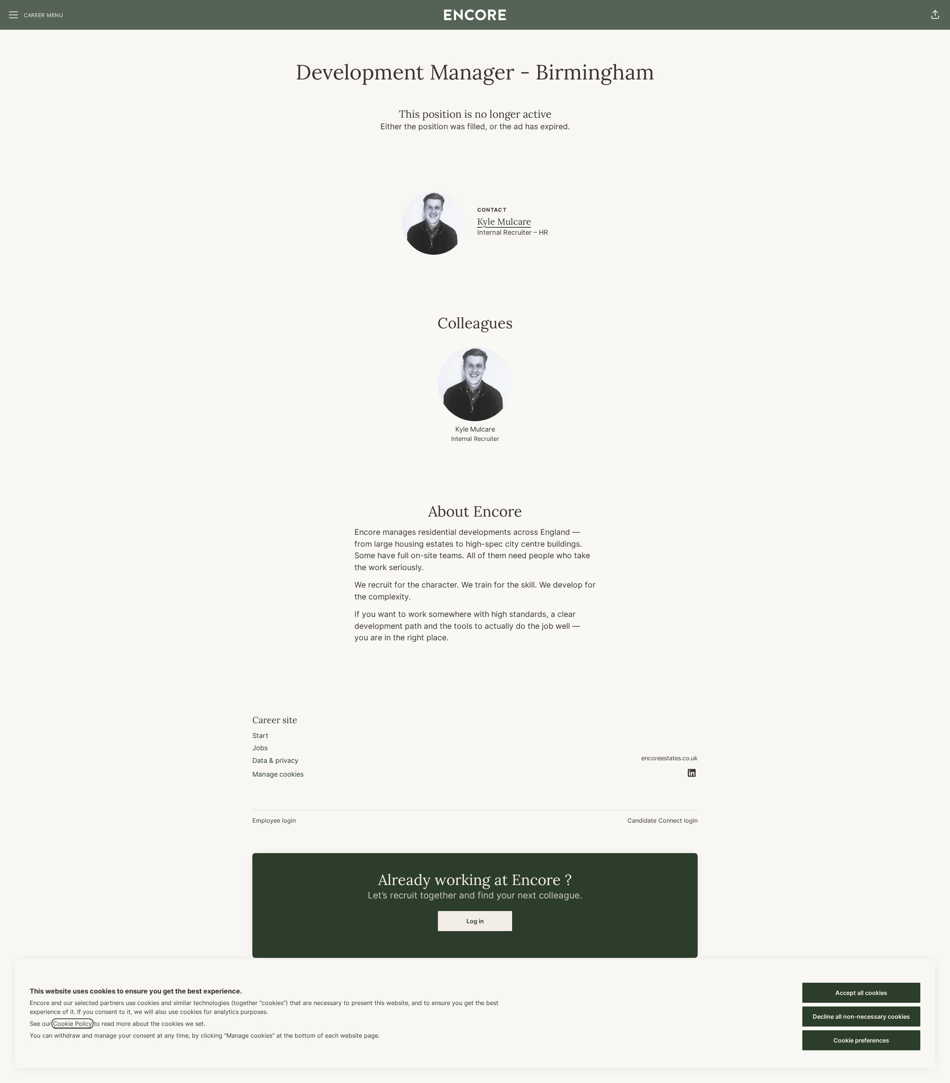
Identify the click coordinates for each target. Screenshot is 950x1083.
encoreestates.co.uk (669, 758)
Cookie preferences (861, 1040)
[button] (935, 14)
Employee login (274, 820)
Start (260, 735)
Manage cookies (278, 774)
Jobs (260, 748)
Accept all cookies (861, 992)
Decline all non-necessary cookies (861, 1016)
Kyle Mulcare (504, 221)
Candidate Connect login (663, 820)
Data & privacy (275, 760)
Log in (475, 921)
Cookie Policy (72, 1023)
